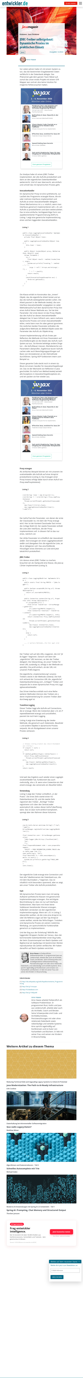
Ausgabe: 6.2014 (56, 52)
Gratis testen (71, 3)
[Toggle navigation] (15, 3)
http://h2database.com (30, 990)
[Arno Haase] (23, 59)
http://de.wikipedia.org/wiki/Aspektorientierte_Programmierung (41, 982)
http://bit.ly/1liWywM (29, 993)
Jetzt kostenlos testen (61, 1232)
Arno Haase (31, 60)
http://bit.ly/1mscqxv (29, 986)
